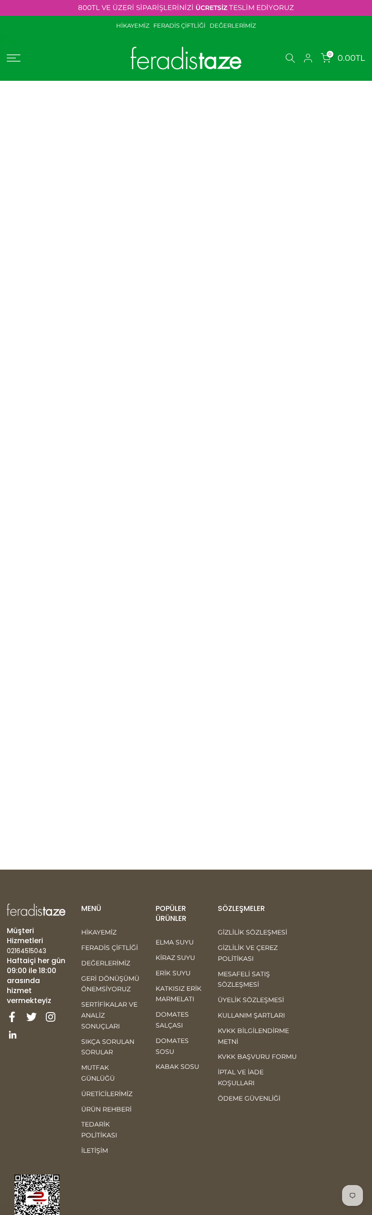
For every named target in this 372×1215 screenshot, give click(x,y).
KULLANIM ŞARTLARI (251, 1015)
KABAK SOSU (177, 1067)
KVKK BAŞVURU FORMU (257, 1057)
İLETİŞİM (94, 1150)
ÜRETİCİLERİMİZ (106, 1094)
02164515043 (26, 950)
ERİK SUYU (173, 973)
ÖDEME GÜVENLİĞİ (249, 1098)
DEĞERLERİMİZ (233, 25)
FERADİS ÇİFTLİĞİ (179, 25)
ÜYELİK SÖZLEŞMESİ (251, 1000)
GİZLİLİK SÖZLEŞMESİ (252, 932)
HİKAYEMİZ (134, 25)
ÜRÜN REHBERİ (106, 1109)
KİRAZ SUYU (175, 958)
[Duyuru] (186, 8)
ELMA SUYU (175, 942)
